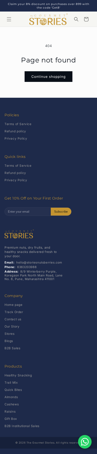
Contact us (13, 319)
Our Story (12, 326)
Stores (10, 333)
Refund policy (15, 131)
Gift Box (11, 419)
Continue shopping (48, 76)
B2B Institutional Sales (22, 426)
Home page (13, 305)
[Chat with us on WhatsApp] (85, 442)
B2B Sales (12, 348)
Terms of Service (18, 124)
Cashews (12, 404)
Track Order (14, 312)
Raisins (10, 411)
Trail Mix (11, 382)
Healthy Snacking (18, 375)
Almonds (11, 397)
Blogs (9, 341)
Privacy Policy (16, 138)
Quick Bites (13, 390)
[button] (9, 19)
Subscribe (61, 211)
